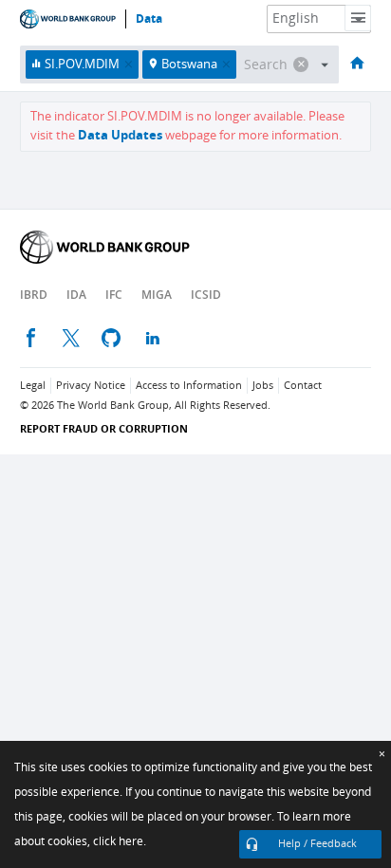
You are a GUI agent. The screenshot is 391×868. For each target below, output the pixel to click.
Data (149, 19)
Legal (33, 385)
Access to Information (189, 385)
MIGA (156, 294)
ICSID (206, 294)
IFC (113, 294)
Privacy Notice (90, 385)
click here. (119, 841)
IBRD (33, 294)
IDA (76, 294)
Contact (303, 385)
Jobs (262, 385)
